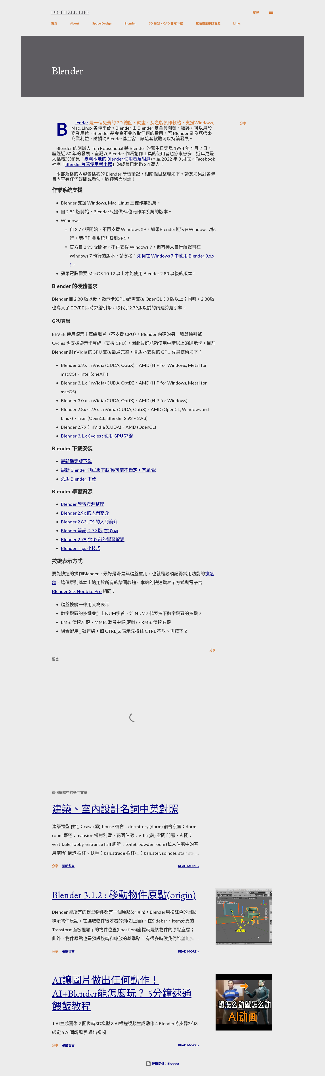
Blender (130, 23)
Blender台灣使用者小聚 (88, 164)
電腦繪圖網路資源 (208, 23)
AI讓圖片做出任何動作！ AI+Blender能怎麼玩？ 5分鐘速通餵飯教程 (121, 993)
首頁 (54, 23)
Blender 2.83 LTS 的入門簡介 (89, 521)
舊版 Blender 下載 (78, 478)
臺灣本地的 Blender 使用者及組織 (117, 158)
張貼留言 (68, 866)
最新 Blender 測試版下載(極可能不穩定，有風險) (108, 470)
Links (237, 23)
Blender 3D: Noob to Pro (77, 591)
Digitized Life (70, 12)
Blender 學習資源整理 (82, 504)
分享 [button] (243, 123)
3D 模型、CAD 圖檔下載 (166, 23)
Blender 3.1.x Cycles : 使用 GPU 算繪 (97, 435)
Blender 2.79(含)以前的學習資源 (92, 539)
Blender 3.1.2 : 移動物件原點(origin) (124, 894)
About (74, 23)
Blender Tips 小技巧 (80, 548)
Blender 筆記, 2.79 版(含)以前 (89, 530)
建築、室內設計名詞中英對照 (115, 809)
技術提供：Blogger (165, 1063)
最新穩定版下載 (76, 461)
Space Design (102, 23)
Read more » (188, 866)
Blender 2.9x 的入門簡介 (85, 512)
